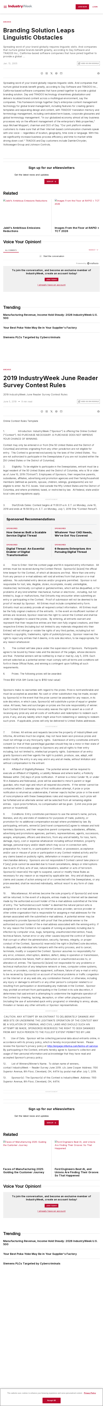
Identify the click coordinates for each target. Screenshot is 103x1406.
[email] (61, 73)
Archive (7, 22)
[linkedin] (46, 73)
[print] (98, 73)
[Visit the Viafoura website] (92, 263)
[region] (51, 257)
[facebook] (42, 73)
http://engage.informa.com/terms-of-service (72, 1046)
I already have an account (52, 285)
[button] (5, 7)
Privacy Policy (90, 1393)
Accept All (51, 1400)
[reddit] (56, 73)
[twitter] (51, 73)
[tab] (11, 250)
